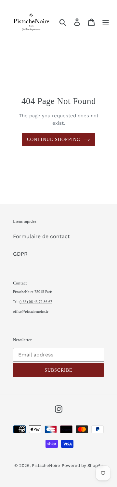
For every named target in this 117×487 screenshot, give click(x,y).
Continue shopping (53, 139)
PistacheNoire (46, 465)
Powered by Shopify (82, 465)
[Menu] (105, 22)
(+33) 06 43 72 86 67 (36, 302)
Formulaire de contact (41, 236)
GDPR (20, 254)
